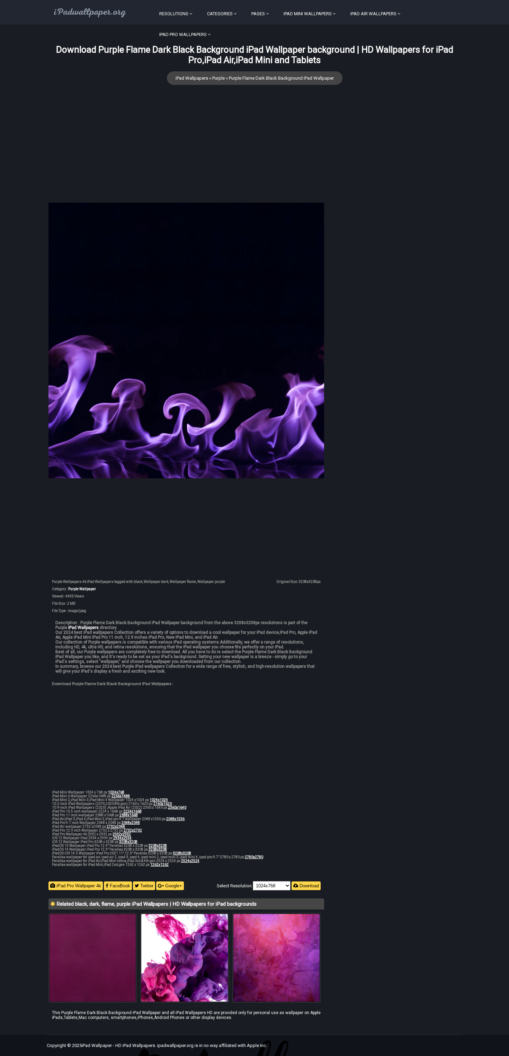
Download (308, 885)
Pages (258, 13)
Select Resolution (235, 885)
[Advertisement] (186, 154)
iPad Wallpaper (97, 1045)
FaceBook (119, 885)
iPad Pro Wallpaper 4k (78, 885)
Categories (220, 13)
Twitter (146, 885)
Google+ (173, 885)
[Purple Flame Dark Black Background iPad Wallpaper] (186, 341)
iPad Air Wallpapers (373, 13)
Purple (218, 78)
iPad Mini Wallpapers (308, 13)
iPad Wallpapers (192, 78)
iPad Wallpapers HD (194, 1012)
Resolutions (173, 13)
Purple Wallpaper (82, 589)
